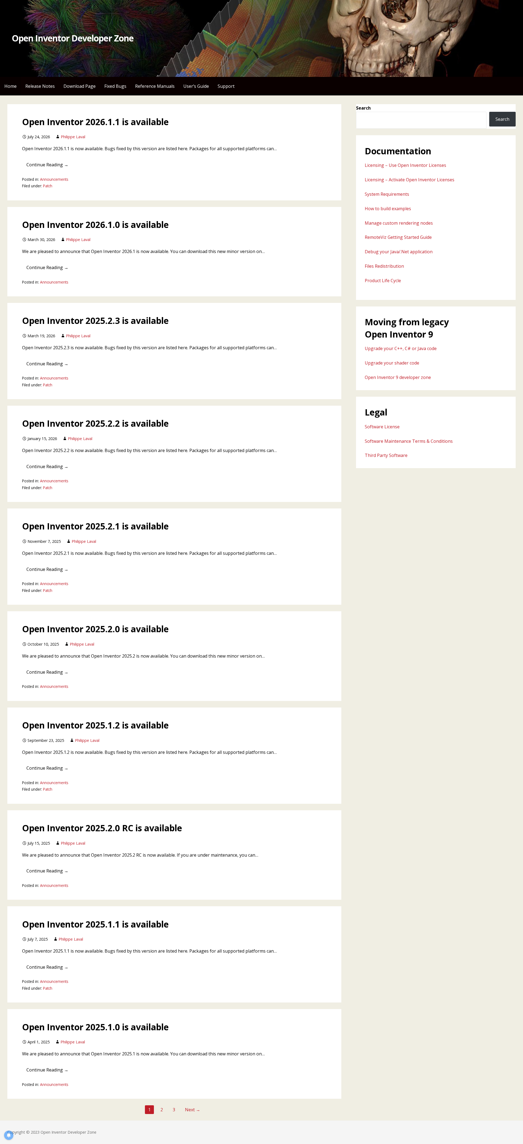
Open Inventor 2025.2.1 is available (95, 526)
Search (363, 108)
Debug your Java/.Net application (399, 252)
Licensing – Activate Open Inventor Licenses (409, 180)
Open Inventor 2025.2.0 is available (95, 629)
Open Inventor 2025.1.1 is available (95, 924)
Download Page (79, 86)
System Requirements (387, 194)
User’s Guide (196, 86)
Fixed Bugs (115, 86)
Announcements (54, 179)
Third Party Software (386, 455)
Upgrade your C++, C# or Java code (401, 348)
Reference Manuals (155, 86)
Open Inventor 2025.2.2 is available (95, 423)
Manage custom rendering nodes (399, 223)
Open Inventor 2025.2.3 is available (95, 320)
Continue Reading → (47, 165)
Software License (382, 427)
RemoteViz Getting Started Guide (398, 237)
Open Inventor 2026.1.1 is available (95, 122)
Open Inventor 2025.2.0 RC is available (102, 828)
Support (226, 86)
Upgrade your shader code (392, 363)
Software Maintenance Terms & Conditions (409, 441)
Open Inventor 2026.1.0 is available (95, 224)
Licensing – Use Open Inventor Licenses (405, 165)
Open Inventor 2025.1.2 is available (95, 725)
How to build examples (388, 209)
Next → (192, 1110)
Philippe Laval (73, 136)
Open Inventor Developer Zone (72, 38)
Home (10, 86)
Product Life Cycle (383, 281)
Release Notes (40, 86)
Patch (47, 185)
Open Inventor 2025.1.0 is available (95, 1027)
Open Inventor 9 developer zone (398, 377)
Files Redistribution (384, 266)
